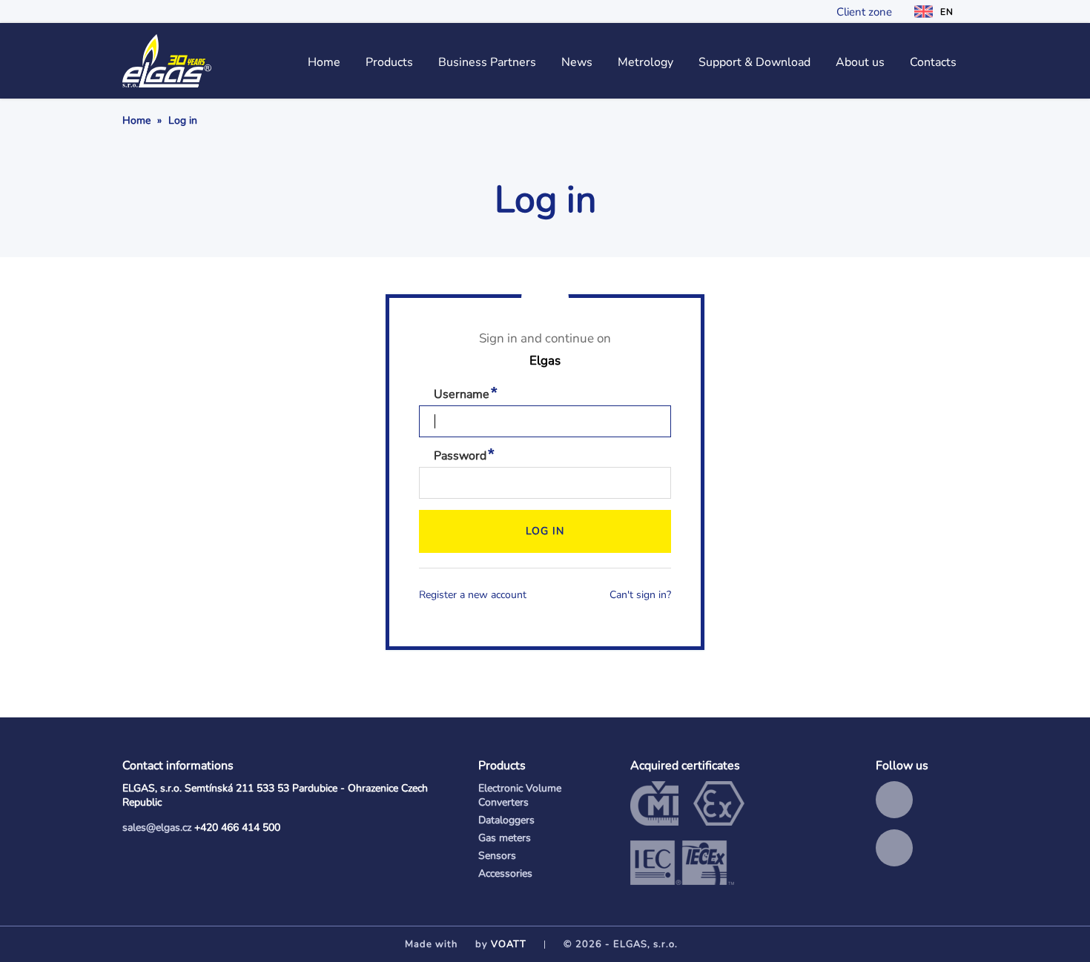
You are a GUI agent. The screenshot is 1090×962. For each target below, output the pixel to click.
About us (860, 62)
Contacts (933, 62)
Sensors (497, 856)
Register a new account (472, 595)
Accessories (505, 873)
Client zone (864, 11)
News (576, 62)
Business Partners (487, 62)
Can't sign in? (640, 595)
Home (324, 62)
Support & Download (754, 62)
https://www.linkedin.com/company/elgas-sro (894, 799)
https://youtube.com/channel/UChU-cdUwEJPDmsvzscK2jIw (894, 847)
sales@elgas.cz (156, 827)
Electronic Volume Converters (519, 795)
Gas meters (504, 838)
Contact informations (178, 765)
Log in (545, 531)
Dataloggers (506, 820)
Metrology (645, 62)
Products (389, 62)
